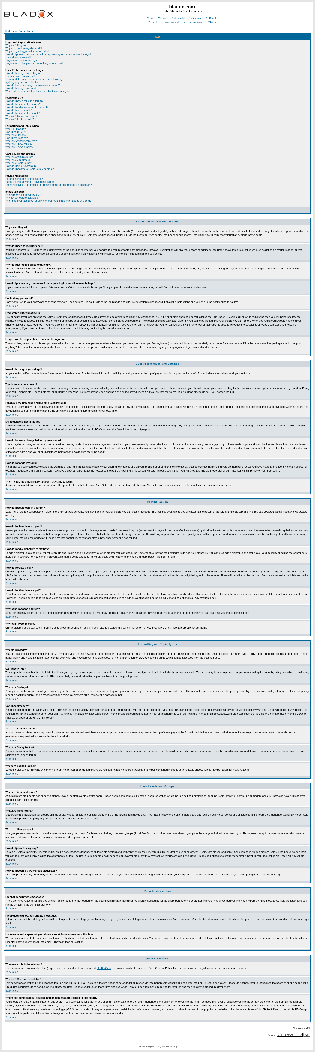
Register (213, 18)
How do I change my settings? (22, 73)
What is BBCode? (15, 129)
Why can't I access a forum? (21, 116)
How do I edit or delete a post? (23, 104)
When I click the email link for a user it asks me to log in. (37, 91)
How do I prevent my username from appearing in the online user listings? (48, 54)
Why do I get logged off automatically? (27, 51)
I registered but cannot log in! (22, 60)
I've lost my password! (18, 57)
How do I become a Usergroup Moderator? (30, 169)
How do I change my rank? (20, 88)
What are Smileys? (16, 135)
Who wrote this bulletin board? (23, 194)
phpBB (151, 1047)
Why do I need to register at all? (23, 48)
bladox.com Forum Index (19, 31)
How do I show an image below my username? (32, 85)
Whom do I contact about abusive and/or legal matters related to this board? (49, 200)
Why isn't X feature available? (22, 197)
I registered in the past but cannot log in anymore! (34, 63)
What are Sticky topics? (18, 144)
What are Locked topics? (19, 147)
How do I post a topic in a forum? (24, 101)
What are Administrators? (19, 156)
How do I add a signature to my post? (26, 107)
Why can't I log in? (15, 45)
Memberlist (179, 18)
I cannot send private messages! (24, 178)
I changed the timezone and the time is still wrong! (34, 79)
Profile (155, 22)
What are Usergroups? (18, 162)
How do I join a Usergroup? (21, 165)
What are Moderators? (18, 159)
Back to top (11, 239)
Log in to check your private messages (184, 22)
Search (164, 18)
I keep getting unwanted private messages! (30, 181)
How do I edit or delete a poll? (22, 113)
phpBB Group (104, 968)
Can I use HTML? (15, 132)
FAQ (152, 18)
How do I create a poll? (18, 110)
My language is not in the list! (22, 82)
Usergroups (197, 18)
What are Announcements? (21, 141)
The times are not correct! (20, 76)
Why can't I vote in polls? (19, 119)
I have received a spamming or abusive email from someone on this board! (48, 184)
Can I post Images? (16, 138)
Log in (213, 22)
